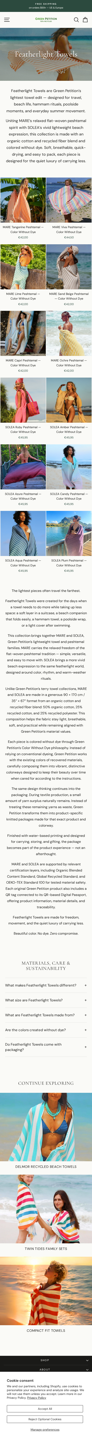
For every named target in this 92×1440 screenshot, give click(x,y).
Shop (45, 1360)
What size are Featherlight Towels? (34, 1000)
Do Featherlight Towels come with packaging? (33, 1047)
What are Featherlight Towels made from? (40, 1015)
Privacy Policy (36, 1398)
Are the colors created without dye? (35, 1030)
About (45, 1369)
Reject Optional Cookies (44, 1419)
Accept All (45, 1409)
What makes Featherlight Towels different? (40, 985)
